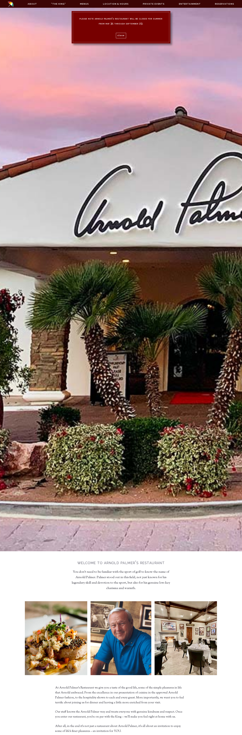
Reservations (224, 4)
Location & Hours (116, 4)
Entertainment (190, 4)
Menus (84, 4)
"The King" (58, 4)
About (32, 4)
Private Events (154, 4)
